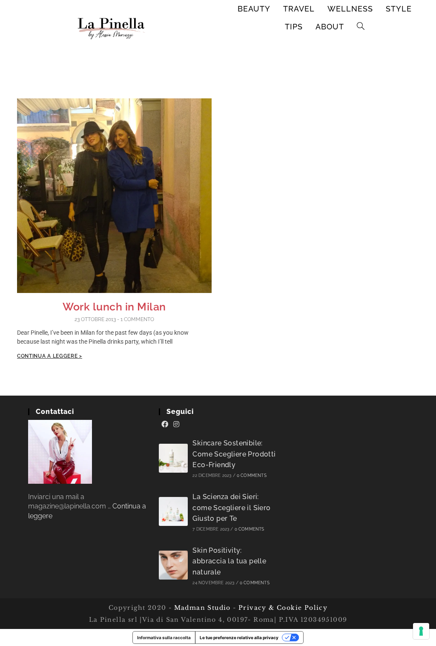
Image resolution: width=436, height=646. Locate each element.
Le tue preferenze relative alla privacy (239, 637)
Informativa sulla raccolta (164, 637)
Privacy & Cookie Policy (282, 608)
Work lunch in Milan (114, 306)
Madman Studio (201, 608)
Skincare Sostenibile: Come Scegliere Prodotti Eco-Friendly (233, 454)
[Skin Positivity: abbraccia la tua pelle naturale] (173, 565)
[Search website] (360, 27)
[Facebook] (164, 424)
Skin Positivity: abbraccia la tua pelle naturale (229, 561)
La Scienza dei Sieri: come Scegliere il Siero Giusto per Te (231, 508)
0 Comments (252, 475)
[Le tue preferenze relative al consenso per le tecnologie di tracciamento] (421, 631)
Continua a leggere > (49, 356)
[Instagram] (176, 424)
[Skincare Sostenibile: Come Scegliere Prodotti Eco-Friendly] (173, 458)
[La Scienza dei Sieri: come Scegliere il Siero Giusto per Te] (173, 511)
